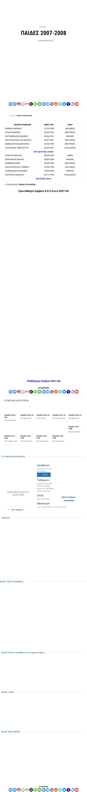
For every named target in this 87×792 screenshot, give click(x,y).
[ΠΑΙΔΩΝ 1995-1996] (59, 429)
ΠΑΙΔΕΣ (42, 27)
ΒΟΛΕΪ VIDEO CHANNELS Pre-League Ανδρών (23, 652)
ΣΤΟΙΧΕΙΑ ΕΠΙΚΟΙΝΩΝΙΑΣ (13, 456)
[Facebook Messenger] (14, 104)
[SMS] (23, 104)
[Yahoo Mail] (68, 104)
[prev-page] (5, 445)
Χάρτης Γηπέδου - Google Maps (69, 498)
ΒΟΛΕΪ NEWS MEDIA (10, 732)
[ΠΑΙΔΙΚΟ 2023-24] (27, 408)
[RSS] (43, 7)
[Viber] (52, 104)
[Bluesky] (64, 104)
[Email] (39, 104)
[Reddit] (56, 104)
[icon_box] (41, 496)
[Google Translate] (72, 104)
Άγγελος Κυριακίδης (24, 115)
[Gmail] (27, 104)
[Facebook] (35, 7)
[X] (47, 7)
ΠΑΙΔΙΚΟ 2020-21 (75, 415)
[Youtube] (52, 7)
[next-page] (9, 445)
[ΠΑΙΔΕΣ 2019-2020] (11, 429)
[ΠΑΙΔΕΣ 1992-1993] (43, 429)
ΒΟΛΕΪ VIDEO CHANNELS (12, 582)
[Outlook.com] (43, 104)
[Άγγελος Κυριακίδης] (7, 115)
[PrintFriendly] (60, 104)
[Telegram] (48, 104)
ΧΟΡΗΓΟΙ (5, 518)
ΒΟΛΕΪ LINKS (7, 692)
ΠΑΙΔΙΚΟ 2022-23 (43, 415)
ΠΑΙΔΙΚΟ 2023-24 (27, 415)
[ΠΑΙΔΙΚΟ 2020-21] (75, 408)
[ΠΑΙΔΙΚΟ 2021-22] (59, 408)
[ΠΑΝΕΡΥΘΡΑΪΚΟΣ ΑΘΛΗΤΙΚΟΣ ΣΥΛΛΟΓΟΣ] (59, 6)
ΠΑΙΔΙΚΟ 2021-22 (59, 415)
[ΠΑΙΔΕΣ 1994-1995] (27, 429)
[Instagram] (39, 7)
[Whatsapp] (35, 104)
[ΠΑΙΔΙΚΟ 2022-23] (43, 408)
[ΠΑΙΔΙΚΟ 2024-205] (11, 408)
